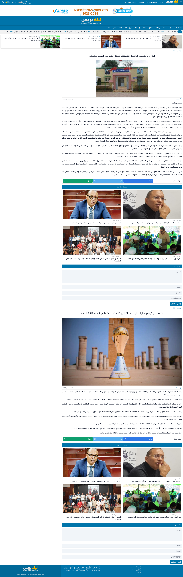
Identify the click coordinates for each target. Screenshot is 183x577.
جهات (144, 27)
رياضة (158, 27)
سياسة (165, 27)
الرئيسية (179, 27)
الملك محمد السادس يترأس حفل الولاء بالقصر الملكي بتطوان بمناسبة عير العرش (119, 31)
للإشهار (141, 2)
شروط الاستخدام (130, 2)
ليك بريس (97, 567)
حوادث (120, 27)
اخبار (174, 50)
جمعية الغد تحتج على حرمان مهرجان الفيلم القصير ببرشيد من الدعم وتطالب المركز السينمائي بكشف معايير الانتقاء (56, 31)
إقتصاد (137, 27)
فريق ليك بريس (152, 2)
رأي (114, 27)
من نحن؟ (138, 572)
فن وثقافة (128, 27)
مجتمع (151, 27)
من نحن (162, 2)
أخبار (171, 27)
